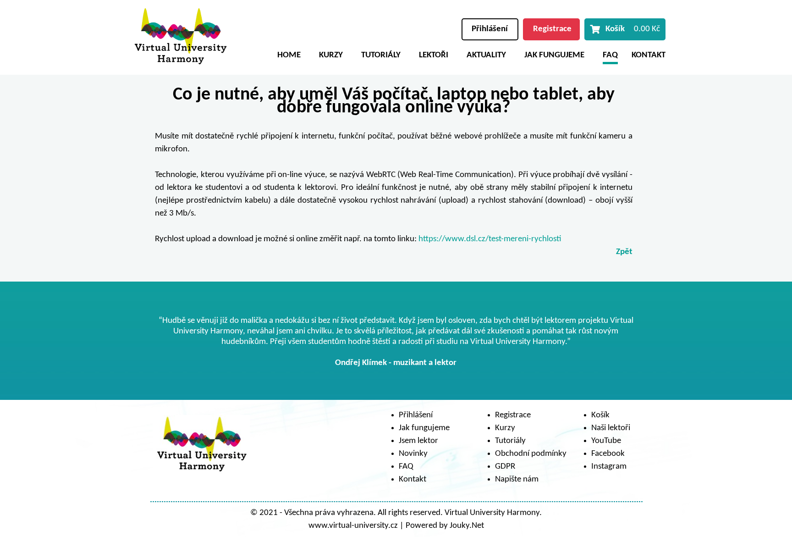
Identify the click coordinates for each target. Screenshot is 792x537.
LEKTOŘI (433, 55)
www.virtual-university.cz (353, 525)
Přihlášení (490, 29)
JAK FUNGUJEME (554, 55)
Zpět (624, 252)
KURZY (331, 55)
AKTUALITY (486, 55)
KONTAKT (649, 55)
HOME (289, 55)
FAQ (610, 55)
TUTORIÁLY (381, 55)
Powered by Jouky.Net (445, 525)
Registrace (552, 29)
